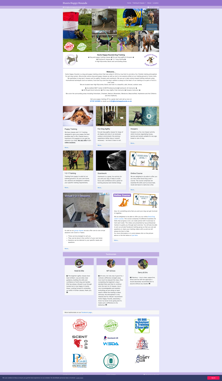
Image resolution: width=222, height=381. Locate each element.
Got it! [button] (213, 378)
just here (135, 235)
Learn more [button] (79, 378)
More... (67, 147)
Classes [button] (139, 3)
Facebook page (86, 312)
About (149, 3)
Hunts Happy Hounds (75, 3)
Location (155, 3)
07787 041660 (95, 101)
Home (129, 3)
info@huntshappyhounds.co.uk (121, 101)
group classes (78, 230)
